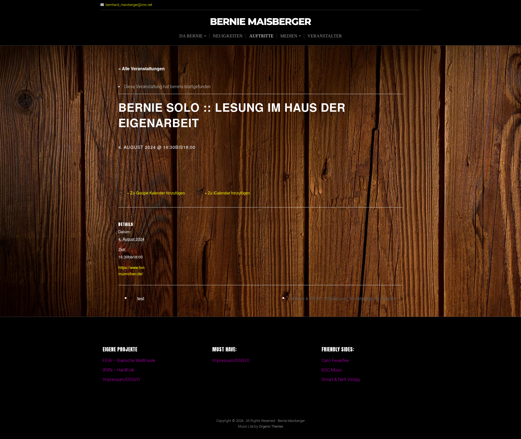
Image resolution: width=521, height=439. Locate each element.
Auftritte (261, 36)
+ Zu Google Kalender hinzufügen (156, 193)
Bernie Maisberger (260, 22)
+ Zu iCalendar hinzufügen (227, 193)
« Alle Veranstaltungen (141, 68)
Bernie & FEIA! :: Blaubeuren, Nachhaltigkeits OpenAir (345, 298)
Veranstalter (324, 36)
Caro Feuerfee (335, 360)
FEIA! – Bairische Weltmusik (129, 360)
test (140, 298)
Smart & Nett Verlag (341, 379)
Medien (288, 36)
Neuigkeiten (228, 36)
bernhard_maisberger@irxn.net (129, 5)
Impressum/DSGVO (121, 379)
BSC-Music (332, 370)
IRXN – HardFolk (118, 370)
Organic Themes (271, 426)
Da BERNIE (191, 36)
